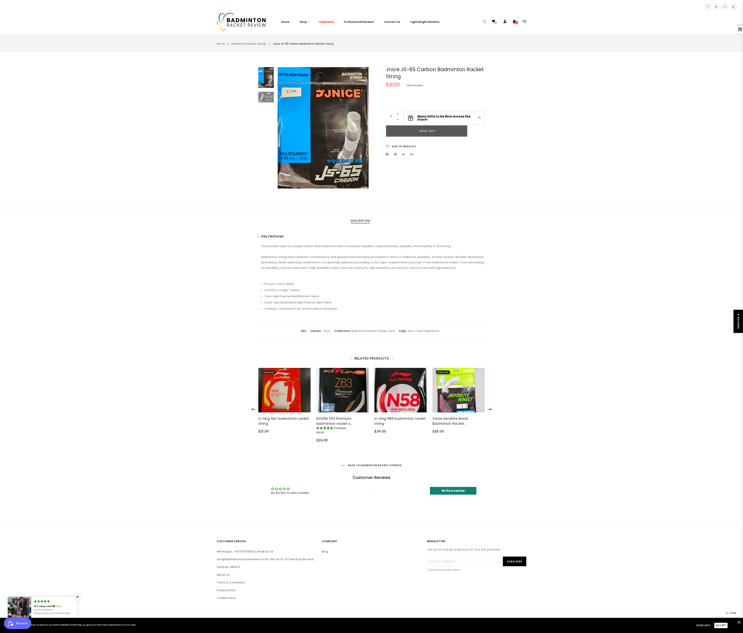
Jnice (326, 331)
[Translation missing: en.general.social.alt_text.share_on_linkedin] (403, 154)
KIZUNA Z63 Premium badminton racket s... (334, 421)
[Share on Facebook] (388, 154)
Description (360, 221)
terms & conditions (231, 582)
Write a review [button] (453, 490)
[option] (323, 127)
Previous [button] (283, 128)
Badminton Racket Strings (369, 331)
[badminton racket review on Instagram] (725, 7)
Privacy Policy (226, 590)
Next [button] (363, 128)
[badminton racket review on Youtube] (733, 7)
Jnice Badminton (428, 331)
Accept (721, 625)
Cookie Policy (226, 598)
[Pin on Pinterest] (412, 154)
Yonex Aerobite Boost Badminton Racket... (450, 421)
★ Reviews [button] (738, 321)
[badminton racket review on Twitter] (716, 7)
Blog (325, 551)
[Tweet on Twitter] (395, 154)
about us (223, 575)
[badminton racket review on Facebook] (708, 7)
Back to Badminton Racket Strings (374, 465)
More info (703, 625)
